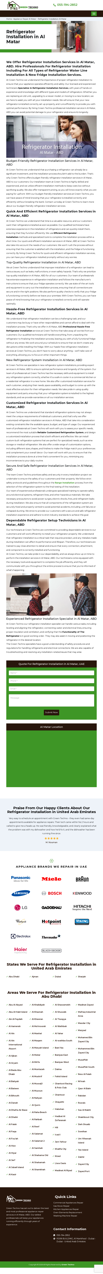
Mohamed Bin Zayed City (85, 1039)
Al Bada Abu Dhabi (15, 1072)
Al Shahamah (38, 1162)
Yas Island (83, 1150)
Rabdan (82, 1095)
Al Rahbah (37, 1119)
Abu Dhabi (14, 976)
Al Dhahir (13, 1117)
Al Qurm (36, 1105)
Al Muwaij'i (37, 1083)
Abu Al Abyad (15, 1005)
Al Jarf (12, 1160)
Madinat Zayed (85, 1005)
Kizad (58, 1156)
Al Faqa (12, 1131)
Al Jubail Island (16, 1167)
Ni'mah (81, 1081)
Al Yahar (59, 1033)
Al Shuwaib (60, 1012)
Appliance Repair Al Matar (24, 19)
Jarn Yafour (61, 1142)
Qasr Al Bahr (84, 1088)
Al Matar (36, 1055)
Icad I (58, 1134)
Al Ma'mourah (39, 1026)
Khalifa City (60, 1149)
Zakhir (81, 1157)
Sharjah (82, 976)
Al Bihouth (14, 1095)
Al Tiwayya (60, 1019)
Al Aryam (13, 1063)
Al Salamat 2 (38, 1141)
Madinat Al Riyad (63, 1170)
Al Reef (35, 1126)
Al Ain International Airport (15, 1044)
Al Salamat (37, 1134)
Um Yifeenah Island (84, 1140)
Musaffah (83, 1060)
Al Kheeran (37, 1019)
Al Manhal (37, 1033)
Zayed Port (84, 1171)
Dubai (58, 976)
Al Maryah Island (40, 1048)
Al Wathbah (61, 1026)
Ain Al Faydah (15, 1019)
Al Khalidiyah (38, 1005)
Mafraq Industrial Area (87, 1014)
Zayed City (83, 1164)
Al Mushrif (37, 1076)
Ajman (35, 976)
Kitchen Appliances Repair (66, 1209)
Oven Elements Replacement (67, 1212)
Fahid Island (61, 1076)
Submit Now (51, 712)
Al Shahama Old (40, 1155)
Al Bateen (14, 1088)
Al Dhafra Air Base (18, 1110)
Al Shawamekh (62, 1005)
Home (9, 19)
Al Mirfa (36, 1062)
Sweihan (82, 1131)
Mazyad (82, 1030)
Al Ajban (13, 1056)
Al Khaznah (37, 1012)
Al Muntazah (38, 1069)
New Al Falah (84, 1074)
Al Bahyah (14, 1081)
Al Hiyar (13, 1153)
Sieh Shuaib (84, 1124)
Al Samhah (37, 1148)
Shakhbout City (86, 1117)
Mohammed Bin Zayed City (86, 1050)
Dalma (58, 1069)
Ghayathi (59, 1102)
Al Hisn (12, 1146)
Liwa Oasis (60, 1163)
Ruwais (81, 1103)
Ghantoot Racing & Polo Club (63, 1085)
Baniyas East (61, 1055)
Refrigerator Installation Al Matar (52, 19)
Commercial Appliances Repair (68, 1202)
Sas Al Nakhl (84, 1110)
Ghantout (60, 1095)
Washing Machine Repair (65, 1216)
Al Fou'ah (13, 1138)
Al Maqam (37, 1040)
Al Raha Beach (39, 1112)
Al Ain (11, 1033)
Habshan (59, 1109)
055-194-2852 (67, 5)
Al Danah (13, 1103)
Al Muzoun (37, 1091)
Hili (56, 1127)
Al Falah (13, 1124)
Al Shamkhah (38, 1169)
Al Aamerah (15, 1026)
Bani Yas (59, 1048)
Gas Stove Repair (61, 1206)
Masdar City (84, 1023)
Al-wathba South (63, 1040)
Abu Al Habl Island (18, 1012)
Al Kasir (12, 1174)
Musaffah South (86, 1067)
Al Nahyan (37, 1098)
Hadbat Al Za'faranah (60, 1118)
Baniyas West (62, 1062)
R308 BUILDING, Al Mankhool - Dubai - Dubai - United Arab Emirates (76, 1240)
